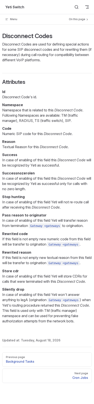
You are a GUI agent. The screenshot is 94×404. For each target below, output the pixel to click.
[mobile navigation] (87, 7)
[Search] (76, 7)
